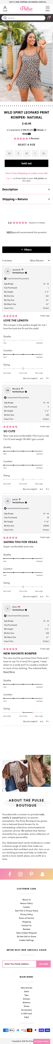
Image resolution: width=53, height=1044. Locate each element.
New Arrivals (26, 987)
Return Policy (26, 903)
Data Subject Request (26, 932)
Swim (26, 991)
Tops (26, 995)
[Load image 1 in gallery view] (26, 62)
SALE (26, 1017)
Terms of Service (26, 918)
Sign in (9, 178)
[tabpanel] (26, 62)
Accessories (26, 1009)
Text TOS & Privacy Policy (26, 910)
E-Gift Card (26, 1013)
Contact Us (26, 925)
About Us (26, 899)
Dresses (26, 998)
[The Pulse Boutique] (26, 8)
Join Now (43, 963)
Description (10, 189)
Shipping (26, 921)
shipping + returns (15, 199)
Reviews (26, 929)
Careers (26, 906)
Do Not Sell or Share (26, 936)
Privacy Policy (26, 914)
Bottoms (26, 1002)
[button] (26, 138)
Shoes (26, 1006)
